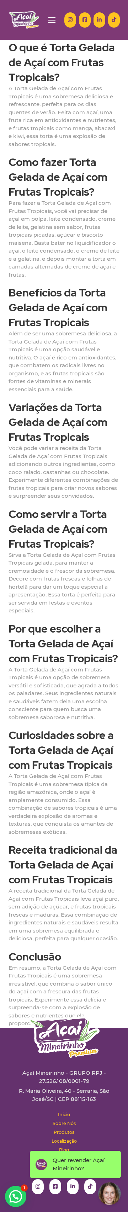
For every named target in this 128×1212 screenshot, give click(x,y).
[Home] (24, 20)
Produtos (64, 1132)
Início (64, 1114)
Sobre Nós (64, 1123)
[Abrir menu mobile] (51, 20)
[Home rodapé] (64, 1032)
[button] (15, 1196)
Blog (64, 1150)
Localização (64, 1141)
